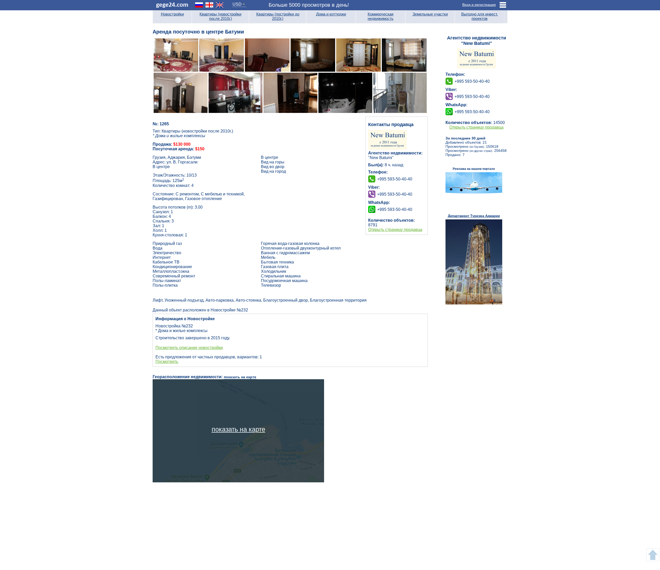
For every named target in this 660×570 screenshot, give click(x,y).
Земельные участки (430, 14)
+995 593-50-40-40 (394, 194)
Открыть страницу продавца (395, 229)
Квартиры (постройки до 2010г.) (277, 16)
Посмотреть (166, 361)
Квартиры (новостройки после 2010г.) (220, 16)
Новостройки (172, 14)
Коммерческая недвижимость (380, 16)
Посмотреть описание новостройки (189, 347)
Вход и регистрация (479, 5)
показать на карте (240, 377)
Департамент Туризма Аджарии (474, 216)
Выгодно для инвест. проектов (479, 16)
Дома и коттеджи (331, 14)
